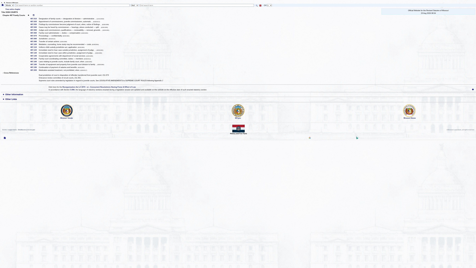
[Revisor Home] (5, 138)
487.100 (34, 44)
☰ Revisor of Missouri (10, 2)
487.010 (34, 19)
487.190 (34, 67)
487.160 (34, 62)
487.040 (34, 27)
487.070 (34, 36)
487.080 (34, 39)
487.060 (34, 33)
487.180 (34, 64)
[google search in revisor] (310, 138)
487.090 (34, 41)
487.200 (34, 70)
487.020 (34, 21)
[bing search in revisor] (357, 138)
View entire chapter (12, 9)
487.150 (34, 59)
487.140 (34, 56)
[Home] (2, 5)
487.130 (34, 53)
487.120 (34, 50)
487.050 (34, 30)
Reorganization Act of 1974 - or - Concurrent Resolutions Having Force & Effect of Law (99, 87)
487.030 (34, 24)
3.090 (72, 90)
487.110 (34, 47)
